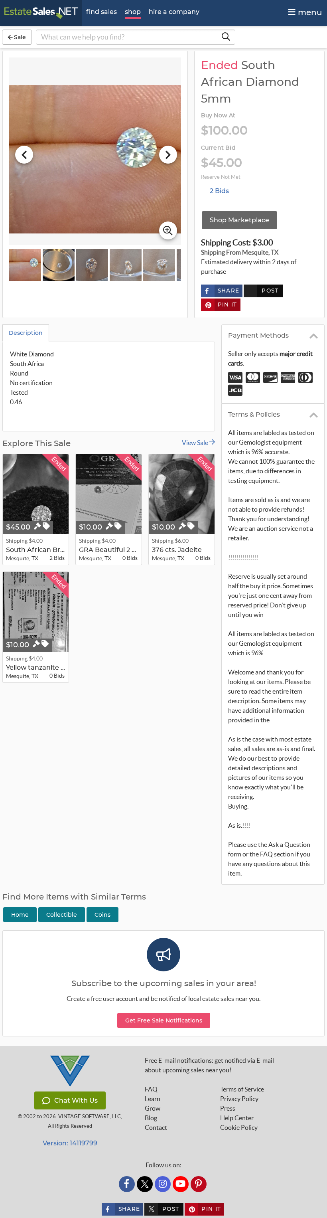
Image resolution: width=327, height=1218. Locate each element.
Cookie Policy (239, 1127)
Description (26, 332)
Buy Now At (218, 116)
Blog (151, 1117)
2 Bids (219, 191)
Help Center (237, 1117)
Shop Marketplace (239, 220)
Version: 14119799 (70, 1143)
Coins (102, 914)
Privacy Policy (239, 1098)
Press (227, 1108)
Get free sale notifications (163, 1020)
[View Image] (25, 265)
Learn (152, 1098)
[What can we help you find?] (225, 37)
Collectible (61, 914)
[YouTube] (181, 1184)
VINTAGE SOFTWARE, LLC (89, 1116)
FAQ (151, 1089)
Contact (156, 1127)
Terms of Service (242, 1089)
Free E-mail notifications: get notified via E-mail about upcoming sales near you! (209, 1065)
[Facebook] (127, 1184)
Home (20, 914)
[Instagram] (163, 1184)
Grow (152, 1108)
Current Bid (218, 148)
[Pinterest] (199, 1184)
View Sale (195, 442)
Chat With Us (76, 1100)
